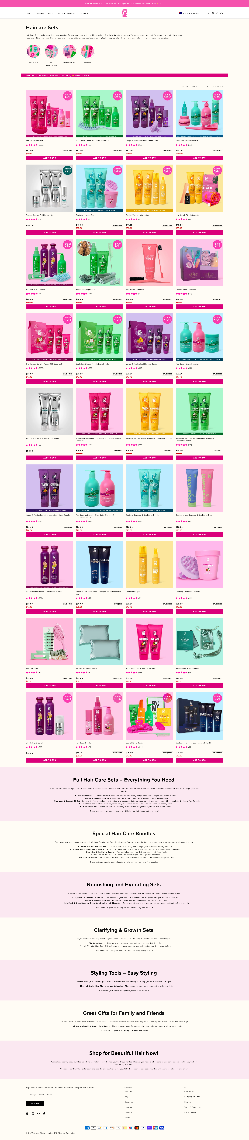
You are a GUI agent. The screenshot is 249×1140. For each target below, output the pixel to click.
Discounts (129, 1102)
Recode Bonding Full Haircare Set (39, 215)
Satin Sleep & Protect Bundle (187, 668)
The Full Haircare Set (34, 141)
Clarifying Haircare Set (85, 215)
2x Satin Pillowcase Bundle (86, 668)
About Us (129, 1091)
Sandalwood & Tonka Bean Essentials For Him (194, 743)
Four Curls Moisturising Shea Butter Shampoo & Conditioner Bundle (95, 516)
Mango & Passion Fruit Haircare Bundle (141, 364)
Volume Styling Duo (133, 592)
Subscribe (35, 1103)
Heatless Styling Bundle (85, 290)
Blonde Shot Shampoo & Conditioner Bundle (44, 592)
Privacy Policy (190, 1112)
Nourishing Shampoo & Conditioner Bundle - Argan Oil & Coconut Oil (98, 439)
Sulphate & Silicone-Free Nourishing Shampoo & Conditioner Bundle (195, 439)
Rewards (128, 1112)
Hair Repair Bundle (83, 743)
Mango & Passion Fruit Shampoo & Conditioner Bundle (48, 515)
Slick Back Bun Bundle (135, 290)
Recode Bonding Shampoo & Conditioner (42, 438)
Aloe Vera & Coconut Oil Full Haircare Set (92, 141)
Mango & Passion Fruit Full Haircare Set (142, 141)
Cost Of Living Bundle (134, 743)
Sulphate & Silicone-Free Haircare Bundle (92, 364)
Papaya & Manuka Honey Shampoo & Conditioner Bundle (149, 438)
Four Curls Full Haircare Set (187, 141)
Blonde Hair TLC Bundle (35, 290)
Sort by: (185, 86)
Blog (126, 1096)
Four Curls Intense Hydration (187, 364)
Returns (187, 1102)
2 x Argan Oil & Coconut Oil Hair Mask (141, 668)
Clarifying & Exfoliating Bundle (188, 592)
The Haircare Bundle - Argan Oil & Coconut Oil (44, 364)
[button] (30, 13)
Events (127, 1117)
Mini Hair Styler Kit (33, 668)
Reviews (128, 1107)
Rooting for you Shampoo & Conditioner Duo (194, 515)
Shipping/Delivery (192, 1096)
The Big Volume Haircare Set (137, 215)
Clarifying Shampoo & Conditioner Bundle (142, 515)
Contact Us (189, 1091)
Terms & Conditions (192, 1107)
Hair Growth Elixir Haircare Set (188, 215)
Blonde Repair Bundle (35, 743)
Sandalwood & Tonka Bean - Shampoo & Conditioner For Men (98, 593)
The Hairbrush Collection (186, 290)
